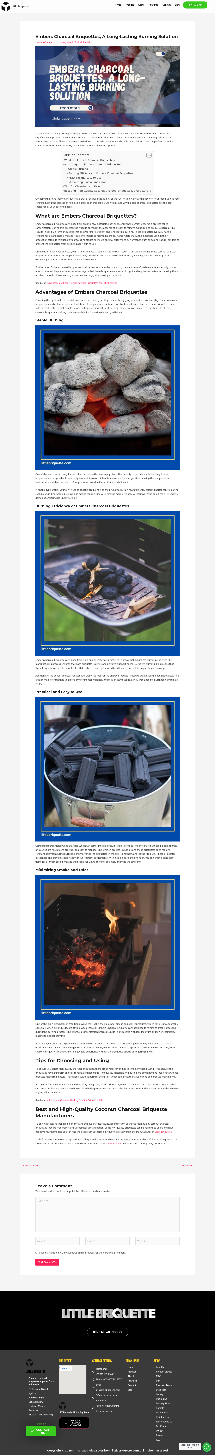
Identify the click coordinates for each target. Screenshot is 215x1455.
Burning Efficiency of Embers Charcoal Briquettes (100, 173)
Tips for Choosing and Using (83, 186)
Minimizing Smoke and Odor (87, 182)
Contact (166, 4)
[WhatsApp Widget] (206, 1446)
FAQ (158, 1439)
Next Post (188, 1165)
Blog (177, 4)
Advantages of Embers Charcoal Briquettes (92, 164)
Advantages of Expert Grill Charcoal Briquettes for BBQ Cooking (82, 283)
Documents (162, 1412)
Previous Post (29, 1165)
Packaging (161, 1399)
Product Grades (164, 1371)
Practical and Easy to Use (85, 177)
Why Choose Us (164, 1421)
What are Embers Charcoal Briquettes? (89, 160)
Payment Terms (164, 1385)
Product (129, 4)
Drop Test (161, 1389)
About (141, 4)
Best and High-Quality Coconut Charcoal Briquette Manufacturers (107, 190)
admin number (114, 1143)
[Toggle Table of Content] (147, 155)
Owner (159, 1430)
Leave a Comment (45, 42)
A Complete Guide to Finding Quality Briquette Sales (75, 1100)
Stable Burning (78, 169)
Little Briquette (163, 1131)
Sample (160, 1408)
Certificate (161, 1426)
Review (159, 1435)
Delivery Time (163, 1403)
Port (158, 1380)
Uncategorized (65, 42)
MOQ (158, 1376)
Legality (160, 1367)
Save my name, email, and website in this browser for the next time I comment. (82, 1252)
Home (118, 4)
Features (153, 4)
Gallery (159, 1394)
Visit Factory (162, 1417)
